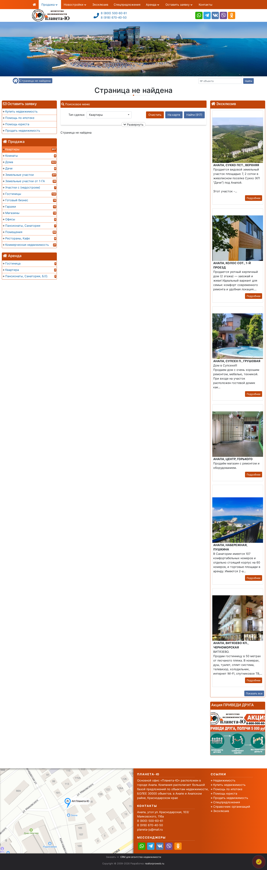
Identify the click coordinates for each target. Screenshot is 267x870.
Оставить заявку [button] (178, 4)
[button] (109, 114)
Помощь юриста (225, 793)
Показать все (254, 693)
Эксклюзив (100, 4)
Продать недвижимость (230, 798)
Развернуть (134, 124)
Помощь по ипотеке (227, 789)
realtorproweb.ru (154, 863)
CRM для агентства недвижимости (140, 856)
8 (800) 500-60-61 (114, 13)
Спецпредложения (127, 4)
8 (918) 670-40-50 (114, 17)
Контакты (205, 4)
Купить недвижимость (229, 785)
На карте (174, 115)
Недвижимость (224, 780)
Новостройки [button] (74, 4)
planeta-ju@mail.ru (150, 829)
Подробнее (253, 198)
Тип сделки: (76, 115)
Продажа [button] (48, 4)
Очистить (154, 115)
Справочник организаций (231, 806)
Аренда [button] (151, 4)
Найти (248, 81)
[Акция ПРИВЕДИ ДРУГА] (237, 732)
